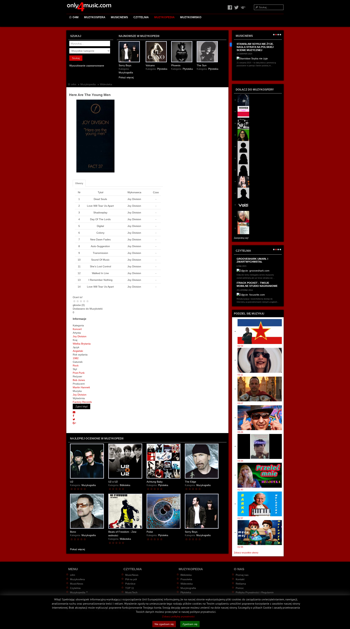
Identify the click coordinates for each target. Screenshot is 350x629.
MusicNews (119, 17)
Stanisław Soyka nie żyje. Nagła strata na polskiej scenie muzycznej (255, 47)
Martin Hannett (81, 387)
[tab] (79, 183)
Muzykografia (126, 72)
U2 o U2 (113, 481)
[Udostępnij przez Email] (74, 412)
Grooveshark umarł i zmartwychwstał (252, 260)
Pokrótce (130, 583)
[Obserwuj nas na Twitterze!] (237, 7)
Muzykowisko (190, 17)
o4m (76, 17)
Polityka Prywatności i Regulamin (255, 592)
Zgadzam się (189, 624)
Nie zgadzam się (164, 624)
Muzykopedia (164, 17)
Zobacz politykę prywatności (178, 616)
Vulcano (150, 65)
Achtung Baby (155, 481)
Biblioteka (125, 485)
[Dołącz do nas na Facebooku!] (230, 7)
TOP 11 (129, 588)
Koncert (77, 329)
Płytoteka (162, 69)
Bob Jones (79, 380)
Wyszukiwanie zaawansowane (86, 65)
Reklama (241, 583)
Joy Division (79, 336)
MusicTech (131, 592)
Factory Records (82, 401)
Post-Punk (79, 372)
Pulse (150, 531)
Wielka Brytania (82, 343)
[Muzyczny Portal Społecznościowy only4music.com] (89, 7)
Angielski (78, 350)
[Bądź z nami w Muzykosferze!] (243, 7)
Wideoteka (125, 539)
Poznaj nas (242, 574)
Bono (73, 531)
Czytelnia (141, 17)
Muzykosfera (94, 17)
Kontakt (240, 579)
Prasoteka (186, 579)
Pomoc (240, 588)
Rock (76, 365)
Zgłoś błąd (81, 406)
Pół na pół (131, 579)
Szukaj (76, 58)
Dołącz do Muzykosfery (255, 89)
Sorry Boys (125, 65)
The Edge (190, 481)
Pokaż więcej (126, 77)
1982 (76, 358)
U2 (71, 481)
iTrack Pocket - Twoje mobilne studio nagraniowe (257, 284)
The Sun (202, 65)
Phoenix (175, 65)
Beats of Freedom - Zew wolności (122, 533)
